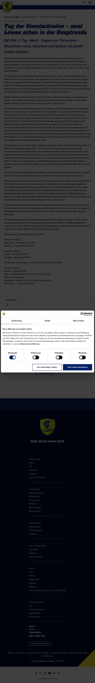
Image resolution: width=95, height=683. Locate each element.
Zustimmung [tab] (16, 321)
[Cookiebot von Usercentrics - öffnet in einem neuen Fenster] (82, 314)
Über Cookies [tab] (78, 321)
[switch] (36, 357)
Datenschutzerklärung (29, 344)
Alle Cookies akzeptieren (78, 367)
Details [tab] (47, 321)
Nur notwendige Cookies (47, 367)
